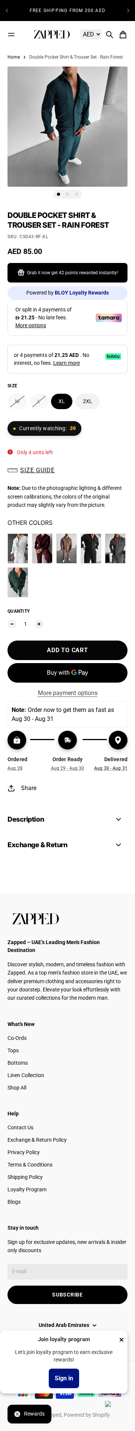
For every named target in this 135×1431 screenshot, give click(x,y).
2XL (87, 401)
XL (61, 401)
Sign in (64, 1378)
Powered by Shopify (87, 1415)
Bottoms (18, 1063)
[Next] (128, 10)
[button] (68, 470)
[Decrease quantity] (12, 624)
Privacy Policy (24, 1152)
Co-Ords (17, 1038)
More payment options (68, 693)
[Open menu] (11, 34)
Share (28, 788)
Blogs (14, 1202)
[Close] (122, 1339)
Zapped (53, 1415)
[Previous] (7, 10)
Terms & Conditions (30, 1165)
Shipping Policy (25, 1177)
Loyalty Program (27, 1189)
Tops (13, 1050)
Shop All (17, 1088)
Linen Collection (26, 1075)
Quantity (19, 611)
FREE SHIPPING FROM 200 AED (67, 10)
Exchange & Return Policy (37, 1140)
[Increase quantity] (39, 624)
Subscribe (67, 1295)
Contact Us (20, 1127)
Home (14, 57)
